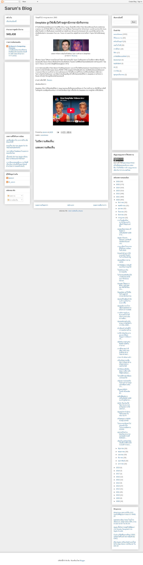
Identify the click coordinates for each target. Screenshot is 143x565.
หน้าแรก (70, 205)
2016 (118, 477)
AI (114, 67)
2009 (118, 498)
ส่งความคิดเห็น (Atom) (75, 211)
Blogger (82, 560)
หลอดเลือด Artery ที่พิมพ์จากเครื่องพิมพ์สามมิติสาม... (124, 232)
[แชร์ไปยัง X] (66, 132)
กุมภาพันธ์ (121, 461)
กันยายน (121, 212)
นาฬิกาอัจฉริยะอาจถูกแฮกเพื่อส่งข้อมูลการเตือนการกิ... (124, 336)
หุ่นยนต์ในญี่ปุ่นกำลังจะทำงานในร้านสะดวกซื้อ (125, 301)
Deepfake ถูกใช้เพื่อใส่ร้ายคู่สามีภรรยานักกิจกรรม (124, 294)
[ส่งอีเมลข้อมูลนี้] (62, 132)
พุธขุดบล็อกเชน (119, 75)
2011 (118, 492)
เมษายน (121, 454)
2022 (118, 194)
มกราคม (121, 464)
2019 (118, 467)
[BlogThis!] (64, 132)
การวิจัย (116, 71)
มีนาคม (120, 458)
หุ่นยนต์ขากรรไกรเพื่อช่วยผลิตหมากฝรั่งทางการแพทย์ (124, 308)
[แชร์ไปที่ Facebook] (68, 132)
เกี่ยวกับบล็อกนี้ (11, 21)
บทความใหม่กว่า (41, 205)
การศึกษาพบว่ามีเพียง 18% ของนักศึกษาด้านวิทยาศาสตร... (123, 351)
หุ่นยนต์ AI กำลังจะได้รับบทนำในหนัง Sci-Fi (124, 413)
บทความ (12, 196)
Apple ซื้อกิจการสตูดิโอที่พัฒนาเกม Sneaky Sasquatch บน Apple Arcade (124, 529)
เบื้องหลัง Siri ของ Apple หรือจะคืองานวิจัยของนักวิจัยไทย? (17, 158)
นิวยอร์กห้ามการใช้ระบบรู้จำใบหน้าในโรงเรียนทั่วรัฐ (124, 255)
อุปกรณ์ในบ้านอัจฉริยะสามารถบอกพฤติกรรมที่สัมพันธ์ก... (124, 435)
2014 (118, 483)
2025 (118, 184)
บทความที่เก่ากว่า (99, 205)
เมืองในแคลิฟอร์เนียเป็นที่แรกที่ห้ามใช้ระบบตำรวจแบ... (124, 443)
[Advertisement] (17, 96)
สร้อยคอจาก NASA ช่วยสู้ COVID (124, 419)
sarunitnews (44, 135)
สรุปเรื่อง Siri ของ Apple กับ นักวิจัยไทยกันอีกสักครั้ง (17, 146)
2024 (118, 187)
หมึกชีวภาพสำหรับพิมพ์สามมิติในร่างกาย (124, 344)
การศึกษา (117, 49)
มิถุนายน (121, 448)
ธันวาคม (121, 202)
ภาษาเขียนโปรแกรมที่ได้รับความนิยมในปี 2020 (125, 248)
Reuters (74, 56)
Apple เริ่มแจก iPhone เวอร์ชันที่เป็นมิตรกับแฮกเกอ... (124, 240)
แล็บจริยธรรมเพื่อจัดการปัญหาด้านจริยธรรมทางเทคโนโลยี (124, 363)
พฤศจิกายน (122, 205)
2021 (118, 197)
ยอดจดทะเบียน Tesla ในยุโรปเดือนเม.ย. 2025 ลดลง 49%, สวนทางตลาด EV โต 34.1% (125, 522)
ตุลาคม (120, 208)
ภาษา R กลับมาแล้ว (124, 357)
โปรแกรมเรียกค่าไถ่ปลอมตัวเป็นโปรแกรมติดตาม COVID (124, 426)
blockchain (117, 60)
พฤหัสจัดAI (117, 63)
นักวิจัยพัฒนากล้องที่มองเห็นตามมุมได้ (124, 266)
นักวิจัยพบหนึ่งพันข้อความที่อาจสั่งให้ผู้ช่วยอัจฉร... (124, 371)
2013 (118, 486)
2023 (118, 191)
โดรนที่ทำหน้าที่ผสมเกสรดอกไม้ (124, 377)
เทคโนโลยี (117, 45)
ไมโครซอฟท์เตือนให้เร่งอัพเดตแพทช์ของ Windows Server (125, 277)
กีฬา (115, 52)
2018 (118, 471)
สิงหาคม (121, 215)
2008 (118, 501)
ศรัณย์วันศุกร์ (118, 41)
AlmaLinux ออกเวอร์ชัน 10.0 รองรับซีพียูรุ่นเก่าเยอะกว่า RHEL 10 (125, 514)
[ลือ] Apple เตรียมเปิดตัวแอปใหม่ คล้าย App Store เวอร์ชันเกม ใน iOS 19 (125, 544)
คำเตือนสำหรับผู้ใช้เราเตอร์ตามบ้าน (124, 329)
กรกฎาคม (121, 218)
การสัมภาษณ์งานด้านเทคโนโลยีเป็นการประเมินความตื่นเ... (124, 315)
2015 (118, 480)
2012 (118, 489)
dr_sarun (12, 182)
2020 (118, 200)
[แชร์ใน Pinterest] (70, 132)
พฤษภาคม (121, 451)
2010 (118, 495)
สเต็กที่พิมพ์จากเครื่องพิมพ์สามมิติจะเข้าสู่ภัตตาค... (124, 398)
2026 (118, 181)
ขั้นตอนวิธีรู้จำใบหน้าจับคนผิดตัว (124, 391)
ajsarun (11, 178)
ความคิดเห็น (13, 200)
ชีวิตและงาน (118, 38)
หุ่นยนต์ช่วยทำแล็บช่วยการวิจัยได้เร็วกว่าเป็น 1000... (125, 323)
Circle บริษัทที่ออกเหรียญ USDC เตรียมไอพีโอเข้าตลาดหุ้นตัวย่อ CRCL (124, 536)
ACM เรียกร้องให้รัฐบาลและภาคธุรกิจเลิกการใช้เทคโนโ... (124, 406)
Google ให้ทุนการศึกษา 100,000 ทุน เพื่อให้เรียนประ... (124, 286)
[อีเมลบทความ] (57, 132)
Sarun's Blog (18, 8)
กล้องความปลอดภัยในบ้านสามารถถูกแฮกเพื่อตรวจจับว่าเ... (124, 383)
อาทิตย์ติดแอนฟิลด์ (120, 56)
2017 (118, 474)
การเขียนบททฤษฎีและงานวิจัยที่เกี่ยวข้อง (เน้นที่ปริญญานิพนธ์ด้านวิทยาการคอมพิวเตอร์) (17, 164)
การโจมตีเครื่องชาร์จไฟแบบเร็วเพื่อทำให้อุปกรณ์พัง (124, 223)
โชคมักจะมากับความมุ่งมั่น (123, 271)
